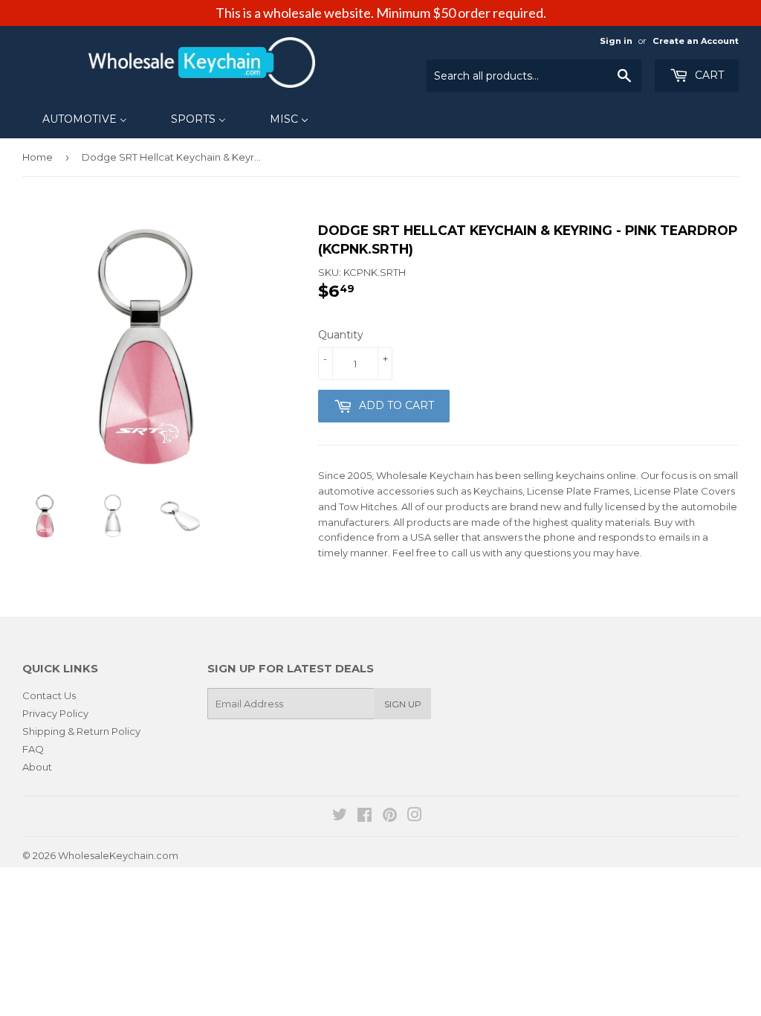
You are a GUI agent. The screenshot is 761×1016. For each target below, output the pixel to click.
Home (37, 157)
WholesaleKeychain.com (118, 855)
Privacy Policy (55, 713)
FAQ (33, 749)
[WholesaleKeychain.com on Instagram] (414, 817)
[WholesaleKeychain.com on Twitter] (339, 817)
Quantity (340, 334)
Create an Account (695, 41)
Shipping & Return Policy (81, 731)
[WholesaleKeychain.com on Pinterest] (390, 817)
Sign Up (402, 704)
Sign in (616, 41)
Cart (708, 75)
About (37, 767)
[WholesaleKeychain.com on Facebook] (364, 817)
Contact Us (49, 695)
